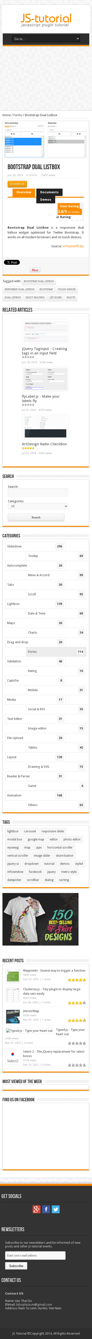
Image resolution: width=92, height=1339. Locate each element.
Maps (34, 623)
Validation (34, 661)
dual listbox (13, 297)
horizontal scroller (60, 847)
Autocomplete (34, 565)
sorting (64, 880)
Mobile (55, 690)
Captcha (34, 680)
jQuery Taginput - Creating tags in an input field (44, 351)
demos (64, 863)
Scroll (55, 594)
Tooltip (55, 556)
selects (71, 297)
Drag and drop (34, 642)
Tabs (34, 584)
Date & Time (55, 613)
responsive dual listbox (19, 289)
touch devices (67, 289)
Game (55, 786)
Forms (17, 115)
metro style (69, 872)
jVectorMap (31, 1011)
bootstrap (46, 289)
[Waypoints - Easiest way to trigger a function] (13, 982)
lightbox (12, 831)
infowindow (15, 872)
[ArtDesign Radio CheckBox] (45, 438)
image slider (42, 855)
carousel (30, 831)
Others (55, 805)
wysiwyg (13, 847)
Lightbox (34, 604)
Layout (34, 757)
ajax (39, 847)
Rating (55, 671)
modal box (14, 839)
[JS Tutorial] (46, 23)
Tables (55, 747)
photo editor (72, 839)
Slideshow (34, 546)
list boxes (56, 297)
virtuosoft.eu (73, 246)
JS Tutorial (19, 1333)
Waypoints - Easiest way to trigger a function (54, 970)
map (27, 847)
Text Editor (34, 719)
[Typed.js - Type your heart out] (29, 1030)
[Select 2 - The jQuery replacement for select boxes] (13, 1063)
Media (34, 699)
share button (64, 855)
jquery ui (13, 863)
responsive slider (52, 831)
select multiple (35, 297)
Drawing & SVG (55, 766)
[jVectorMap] (13, 1023)
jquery (51, 872)
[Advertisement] (46, 78)
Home (6, 115)
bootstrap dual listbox (39, 281)
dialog (49, 880)
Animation (34, 795)
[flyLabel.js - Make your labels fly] (45, 390)
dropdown (32, 863)
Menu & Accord (55, 575)
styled (79, 863)
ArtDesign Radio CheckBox (44, 444)
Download (17, 184)
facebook (35, 872)
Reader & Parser (34, 776)
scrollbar (33, 880)
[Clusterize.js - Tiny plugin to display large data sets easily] (13, 1001)
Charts (55, 632)
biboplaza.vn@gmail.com (34, 1304)
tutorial (49, 863)
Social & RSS (55, 709)
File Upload (34, 738)
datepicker (14, 880)
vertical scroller (17, 855)
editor (54, 839)
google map (36, 839)
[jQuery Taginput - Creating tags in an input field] (45, 342)
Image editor (55, 728)
